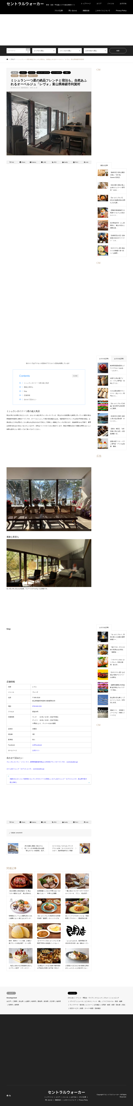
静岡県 (17, 1005)
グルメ (23, 72)
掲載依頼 (86, 10)
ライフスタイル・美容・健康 (112, 1001)
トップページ (86, 3)
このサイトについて (102, 10)
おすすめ (123, 3)
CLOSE (75, 375)
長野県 (10, 1005)
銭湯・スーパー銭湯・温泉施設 (90, 1008)
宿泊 (67, 72)
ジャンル (110, 3)
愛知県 (40, 1001)
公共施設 (97, 1005)
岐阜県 (33, 1001)
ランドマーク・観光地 (77, 1005)
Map (25, 391)
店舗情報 (27, 395)
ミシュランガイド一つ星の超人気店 (36, 383)
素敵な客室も (28, 387)
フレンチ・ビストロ (43, 72)
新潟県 (46, 1001)
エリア (99, 3)
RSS (10, 1095)
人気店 (23, 75)
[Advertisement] (66, 29)
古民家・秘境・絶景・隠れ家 (110, 1005)
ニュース (80, 1001)
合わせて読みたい (30, 399)
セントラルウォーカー (66, 1092)
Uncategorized (12, 998)
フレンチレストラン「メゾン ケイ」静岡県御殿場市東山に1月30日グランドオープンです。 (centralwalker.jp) (42, 762)
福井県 (58, 1001)
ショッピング (114, 998)
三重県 (15, 1001)
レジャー (89, 1005)
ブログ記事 (58, 10)
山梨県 (27, 1001)
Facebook (7, 1095)
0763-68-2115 (37, 706)
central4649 (19, 833)
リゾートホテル (56, 72)
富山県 (15, 72)
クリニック (98, 998)
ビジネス (88, 1001)
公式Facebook (37, 745)
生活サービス (74, 1008)
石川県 (52, 1001)
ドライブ (31, 72)
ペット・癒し (97, 1001)
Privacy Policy (121, 10)
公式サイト (36, 750)
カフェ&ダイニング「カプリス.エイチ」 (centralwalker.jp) (25, 769)
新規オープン (33, 75)
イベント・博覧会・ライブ (84, 998)
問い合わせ (73, 10)
